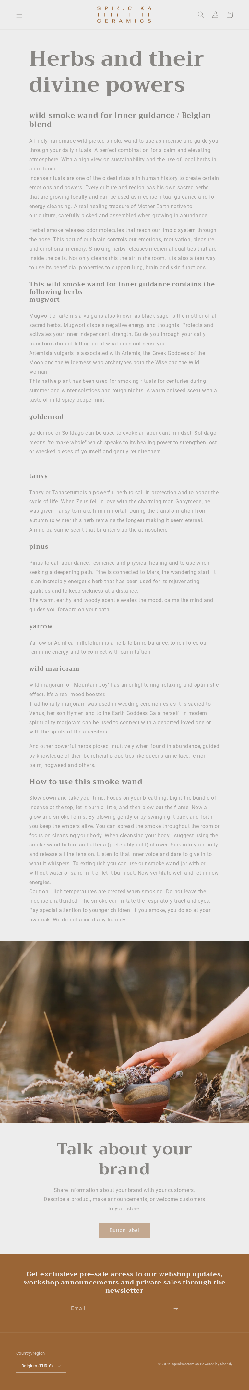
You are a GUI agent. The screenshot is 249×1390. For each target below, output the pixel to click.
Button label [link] (124, 1230)
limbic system (178, 230)
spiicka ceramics (185, 1364)
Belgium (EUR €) (37, 1365)
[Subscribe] (176, 1308)
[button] (19, 14)
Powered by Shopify (216, 1364)
